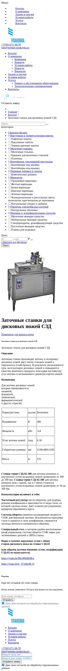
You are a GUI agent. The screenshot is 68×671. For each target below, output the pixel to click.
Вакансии (20, 71)
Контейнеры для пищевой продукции (31, 161)
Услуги (19, 20)
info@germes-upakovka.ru (15, 47)
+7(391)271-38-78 (11, 44)
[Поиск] (47, 124)
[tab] (34, 127)
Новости (19, 68)
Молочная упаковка (21, 148)
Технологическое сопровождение (33, 86)
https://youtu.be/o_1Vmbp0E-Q (17, 563)
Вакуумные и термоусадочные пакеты (31, 135)
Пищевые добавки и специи (26, 171)
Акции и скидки (24, 14)
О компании (22, 11)
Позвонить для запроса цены (17, 334)
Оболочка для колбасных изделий (29, 206)
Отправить (8, 600)
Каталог (19, 8)
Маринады (16, 177)
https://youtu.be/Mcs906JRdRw (17, 558)
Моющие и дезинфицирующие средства (32, 213)
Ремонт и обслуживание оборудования (36, 83)
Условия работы (24, 17)
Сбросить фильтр (17, 132)
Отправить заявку (11, 661)
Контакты (20, 23)
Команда (19, 62)
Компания (20, 59)
